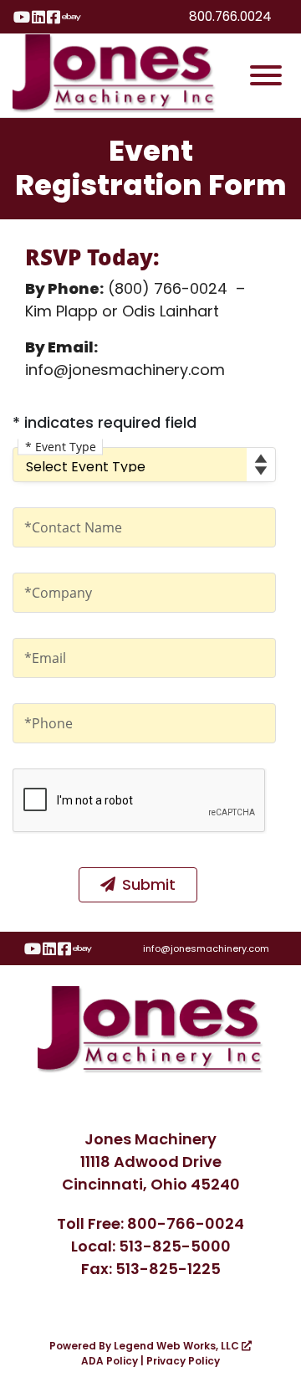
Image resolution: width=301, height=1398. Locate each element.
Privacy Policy (183, 1361)
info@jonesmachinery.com (206, 948)
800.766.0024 (230, 16)
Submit (149, 884)
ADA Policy (109, 1361)
